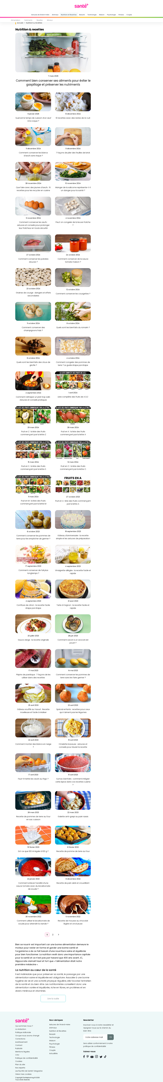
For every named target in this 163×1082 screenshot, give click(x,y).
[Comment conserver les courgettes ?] (73, 277)
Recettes (40, 20)
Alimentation (15, 20)
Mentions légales (22, 1051)
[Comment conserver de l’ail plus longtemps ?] (33, 554)
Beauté (82, 15)
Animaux (55, 15)
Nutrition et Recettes (69, 15)
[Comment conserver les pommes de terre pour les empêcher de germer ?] (33, 519)
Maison (101, 15)
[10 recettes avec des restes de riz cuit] (73, 101)
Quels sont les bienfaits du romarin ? (73, 327)
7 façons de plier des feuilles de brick (73, 152)
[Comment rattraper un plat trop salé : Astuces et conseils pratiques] (33, 380)
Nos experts (20, 1068)
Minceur (50, 20)
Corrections (20, 1039)
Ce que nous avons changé (27, 1035)
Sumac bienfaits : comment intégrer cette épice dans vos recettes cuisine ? (72, 781)
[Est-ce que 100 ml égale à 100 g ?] (33, 835)
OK (110, 1037)
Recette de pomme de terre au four (73, 851)
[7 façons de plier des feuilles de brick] (73, 136)
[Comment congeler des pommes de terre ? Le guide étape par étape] (73, 346)
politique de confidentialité (94, 1046)
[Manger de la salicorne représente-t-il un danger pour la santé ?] (73, 171)
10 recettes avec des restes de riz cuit (73, 118)
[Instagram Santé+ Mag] (96, 1056)
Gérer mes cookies (23, 1074)
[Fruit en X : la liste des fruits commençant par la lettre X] (73, 415)
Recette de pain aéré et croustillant (73, 883)
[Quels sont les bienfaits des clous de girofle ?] (33, 346)
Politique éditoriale (23, 1032)
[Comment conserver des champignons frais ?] (33, 311)
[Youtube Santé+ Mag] (91, 1057)
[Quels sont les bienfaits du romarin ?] (73, 311)
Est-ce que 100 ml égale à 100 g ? (33, 851)
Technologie (92, 15)
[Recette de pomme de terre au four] (73, 835)
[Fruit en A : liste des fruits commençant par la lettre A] (73, 484)
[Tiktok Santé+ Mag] (105, 1056)
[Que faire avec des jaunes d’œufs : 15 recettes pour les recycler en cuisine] (33, 171)
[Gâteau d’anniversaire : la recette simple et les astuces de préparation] (73, 519)
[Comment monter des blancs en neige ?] (33, 728)
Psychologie (111, 15)
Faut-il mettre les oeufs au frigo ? (33, 778)
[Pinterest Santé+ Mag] (88, 1056)
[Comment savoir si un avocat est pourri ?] (73, 623)
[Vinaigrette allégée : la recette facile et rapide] (73, 554)
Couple (129, 15)
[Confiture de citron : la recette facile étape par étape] (33, 589)
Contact (18, 1045)
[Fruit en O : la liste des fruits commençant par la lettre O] (73, 450)
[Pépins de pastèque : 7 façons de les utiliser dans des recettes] (33, 658)
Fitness (121, 15)
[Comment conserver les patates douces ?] (33, 243)
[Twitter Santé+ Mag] (101, 1057)
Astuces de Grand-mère (40, 15)
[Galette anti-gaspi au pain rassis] (73, 800)
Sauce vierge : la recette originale (33, 639)
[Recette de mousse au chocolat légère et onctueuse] (73, 904)
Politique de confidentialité (26, 1058)
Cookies (18, 1061)
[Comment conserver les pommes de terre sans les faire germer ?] (73, 658)
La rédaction (20, 1029)
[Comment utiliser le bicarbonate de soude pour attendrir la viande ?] (33, 904)
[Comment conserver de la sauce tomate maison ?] (73, 243)
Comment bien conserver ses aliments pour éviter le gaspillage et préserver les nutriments (53, 82)
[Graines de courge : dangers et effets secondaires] (33, 277)
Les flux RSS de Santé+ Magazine (28, 1071)
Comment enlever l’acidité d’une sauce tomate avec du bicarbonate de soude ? (33, 886)
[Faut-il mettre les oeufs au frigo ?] (33, 762)
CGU (17, 1055)
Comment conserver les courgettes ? (73, 293)
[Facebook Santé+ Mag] (84, 1056)
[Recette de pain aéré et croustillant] (73, 866)
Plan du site (20, 1064)
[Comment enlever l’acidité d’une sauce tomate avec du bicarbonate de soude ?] (33, 866)
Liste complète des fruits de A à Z (73, 396)
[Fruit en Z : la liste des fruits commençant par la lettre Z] (33, 415)
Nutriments (28, 20)
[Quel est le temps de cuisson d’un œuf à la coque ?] (33, 101)
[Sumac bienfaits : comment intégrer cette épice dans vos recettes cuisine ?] (73, 762)
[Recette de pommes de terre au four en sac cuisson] (33, 800)
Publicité (18, 1048)
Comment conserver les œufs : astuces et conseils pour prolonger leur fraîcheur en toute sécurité (33, 225)
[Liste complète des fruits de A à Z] (73, 380)
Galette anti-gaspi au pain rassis (73, 816)
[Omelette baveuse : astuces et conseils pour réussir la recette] (73, 728)
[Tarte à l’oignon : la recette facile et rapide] (73, 589)
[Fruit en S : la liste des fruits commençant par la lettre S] (33, 450)
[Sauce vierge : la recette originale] (33, 623)
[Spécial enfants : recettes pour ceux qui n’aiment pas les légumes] (73, 693)
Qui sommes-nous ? (24, 1026)
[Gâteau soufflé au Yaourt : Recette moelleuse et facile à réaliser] (33, 693)
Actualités (53, 1053)
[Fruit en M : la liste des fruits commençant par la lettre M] (33, 484)
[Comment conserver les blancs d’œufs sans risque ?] (33, 136)
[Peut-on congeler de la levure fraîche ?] (73, 206)
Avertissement (21, 1042)
